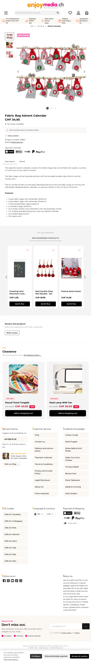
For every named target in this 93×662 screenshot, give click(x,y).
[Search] (58, 13)
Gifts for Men (10, 561)
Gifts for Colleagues (13, 521)
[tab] (9, 161)
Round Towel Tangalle (17, 402)
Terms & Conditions (44, 464)
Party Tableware (72, 480)
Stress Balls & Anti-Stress (73, 449)
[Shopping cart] (86, 12)
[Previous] (18, 72)
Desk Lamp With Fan (60, 402)
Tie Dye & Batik (72, 467)
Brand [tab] (22, 161)
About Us (39, 487)
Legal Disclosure (42, 480)
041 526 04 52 (10, 439)
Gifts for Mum (10, 541)
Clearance (9, 351)
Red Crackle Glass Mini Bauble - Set (44, 292)
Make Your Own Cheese (72, 458)
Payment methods (43, 457)
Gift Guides (8, 508)
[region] (46, 71)
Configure (36, 656)
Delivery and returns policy (44, 449)
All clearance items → (32, 355)
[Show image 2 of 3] (51, 108)
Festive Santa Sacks (71, 291)
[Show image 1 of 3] (47, 108)
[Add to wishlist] (27, 250)
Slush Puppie (71, 442)
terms (77, 633)
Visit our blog (10, 464)
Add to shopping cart (23, 413)
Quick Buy (19, 304)
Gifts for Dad (10, 554)
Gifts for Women (12, 534)
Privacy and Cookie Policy (43, 472)
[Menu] (5, 12)
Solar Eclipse (71, 493)
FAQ (37, 435)
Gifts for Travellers (12, 514)
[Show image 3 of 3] (55, 108)
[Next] (84, 72)
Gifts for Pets (10, 528)
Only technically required (56, 656)
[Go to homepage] (45, 5)
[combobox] (34, 13)
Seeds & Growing (73, 487)
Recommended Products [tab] (45, 238)
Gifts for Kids (10, 548)
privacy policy (67, 633)
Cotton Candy (71, 435)
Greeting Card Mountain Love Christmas (16, 292)
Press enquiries (42, 493)
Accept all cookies (79, 656)
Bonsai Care (70, 473)
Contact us (40, 442)
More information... (11, 659)
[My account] (78, 12)
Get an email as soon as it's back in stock (24, 130)
